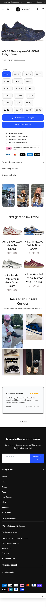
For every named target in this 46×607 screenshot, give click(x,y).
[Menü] (3, 9)
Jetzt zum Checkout (23, 125)
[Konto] (37, 9)
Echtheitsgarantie (10, 168)
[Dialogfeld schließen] (42, 596)
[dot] (20, 421)
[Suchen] (8, 9)
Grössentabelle (9, 175)
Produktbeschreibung (12, 162)
